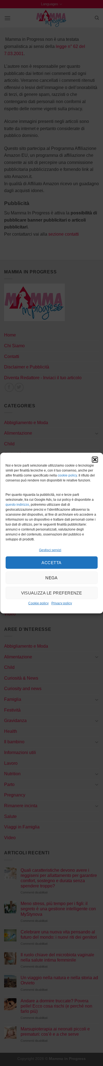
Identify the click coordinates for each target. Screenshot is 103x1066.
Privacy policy (61, 603)
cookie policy (67, 475)
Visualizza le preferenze (51, 593)
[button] (95, 459)
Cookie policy (38, 603)
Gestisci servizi (50, 550)
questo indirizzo (17, 504)
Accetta (51, 562)
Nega (51, 577)
